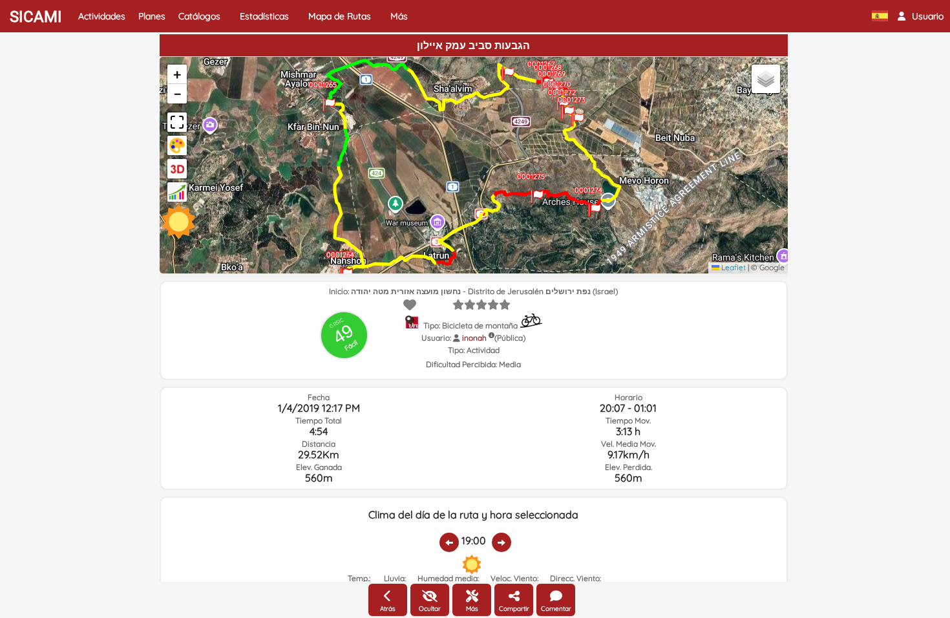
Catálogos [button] (199, 16)
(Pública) (509, 338)
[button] (921, 16)
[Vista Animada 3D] (177, 168)
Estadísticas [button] (264, 16)
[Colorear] (177, 145)
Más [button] (399, 16)
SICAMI (36, 17)
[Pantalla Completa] (177, 122)
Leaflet (732, 267)
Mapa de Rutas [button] (339, 16)
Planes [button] (151, 16)
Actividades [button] (101, 16)
